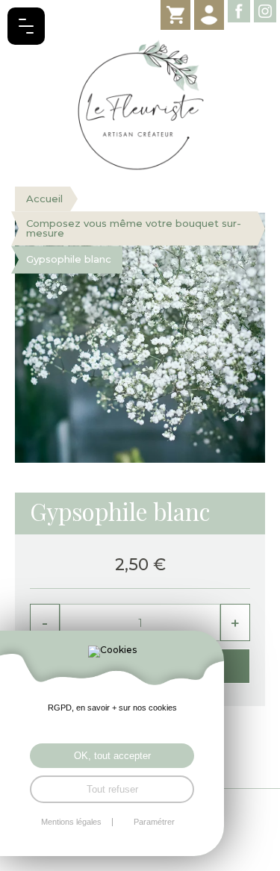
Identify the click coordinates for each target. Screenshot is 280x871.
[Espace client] (209, 15)
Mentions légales (71, 822)
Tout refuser (112, 789)
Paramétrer (154, 822)
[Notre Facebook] (239, 11)
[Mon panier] (175, 15)
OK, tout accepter (112, 755)
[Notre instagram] (265, 11)
